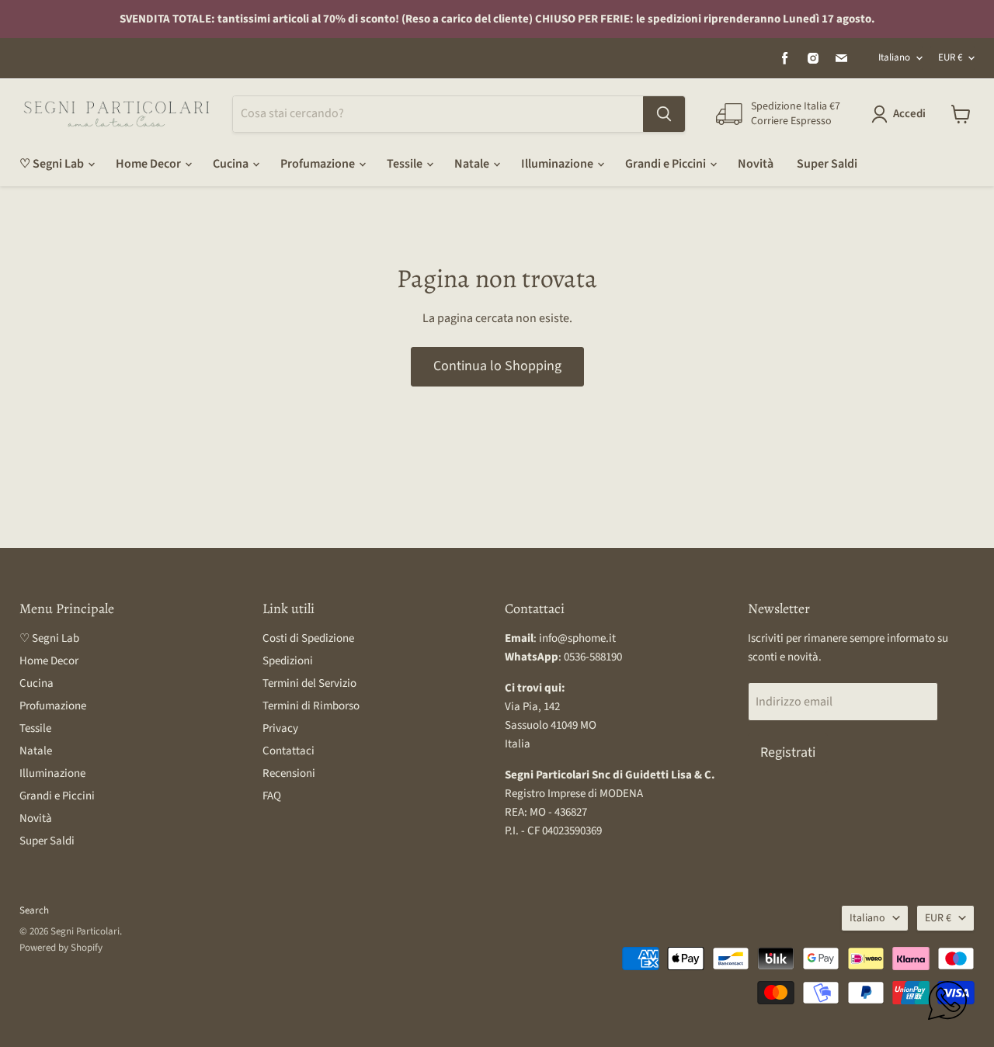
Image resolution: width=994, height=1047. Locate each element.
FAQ (271, 796)
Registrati (787, 752)
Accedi (909, 114)
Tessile (406, 163)
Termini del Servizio (309, 683)
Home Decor (149, 163)
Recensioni (288, 773)
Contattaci (288, 751)
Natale (473, 163)
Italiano (894, 57)
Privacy (280, 728)
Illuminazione (558, 163)
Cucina (232, 163)
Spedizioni (287, 661)
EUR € (950, 57)
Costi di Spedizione (308, 638)
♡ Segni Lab (52, 163)
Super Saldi (827, 163)
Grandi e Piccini (666, 163)
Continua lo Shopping (497, 366)
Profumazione (318, 163)
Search (34, 910)
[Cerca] (664, 114)
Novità (755, 163)
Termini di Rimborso (311, 706)
